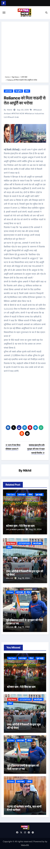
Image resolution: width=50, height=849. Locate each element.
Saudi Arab (14, 117)
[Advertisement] (25, 49)
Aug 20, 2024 (35, 529)
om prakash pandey (15, 529)
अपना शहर (8, 91)
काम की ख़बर (37, 543)
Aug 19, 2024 (23, 578)
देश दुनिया (19, 91)
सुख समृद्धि (39, 494)
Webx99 (25, 845)
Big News (11, 543)
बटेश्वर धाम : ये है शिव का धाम (20, 525)
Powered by (39, 841)
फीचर (27, 91)
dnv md (10, 578)
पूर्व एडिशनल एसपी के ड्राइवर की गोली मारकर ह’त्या (23, 767)
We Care (11, 494)
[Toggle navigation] (4, 12)
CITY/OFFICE (24, 543)
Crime (10, 592)
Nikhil (9, 110)
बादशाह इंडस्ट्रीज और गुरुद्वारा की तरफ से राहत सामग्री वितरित (35, 449)
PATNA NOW (18, 113)
